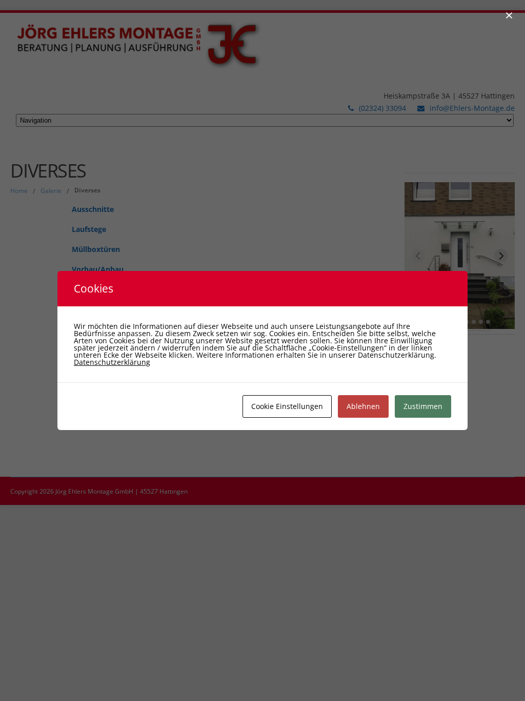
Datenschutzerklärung (112, 362)
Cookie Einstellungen (287, 406)
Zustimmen (422, 406)
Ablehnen (363, 406)
